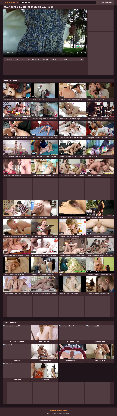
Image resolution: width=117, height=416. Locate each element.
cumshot (64, 59)
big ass (36, 59)
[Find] (97, 2)
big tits (54, 59)
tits (17, 59)
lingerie (9, 59)
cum (72, 59)
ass (23, 59)
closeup (80, 59)
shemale (45, 59)
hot (29, 59)
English (108, 2)
